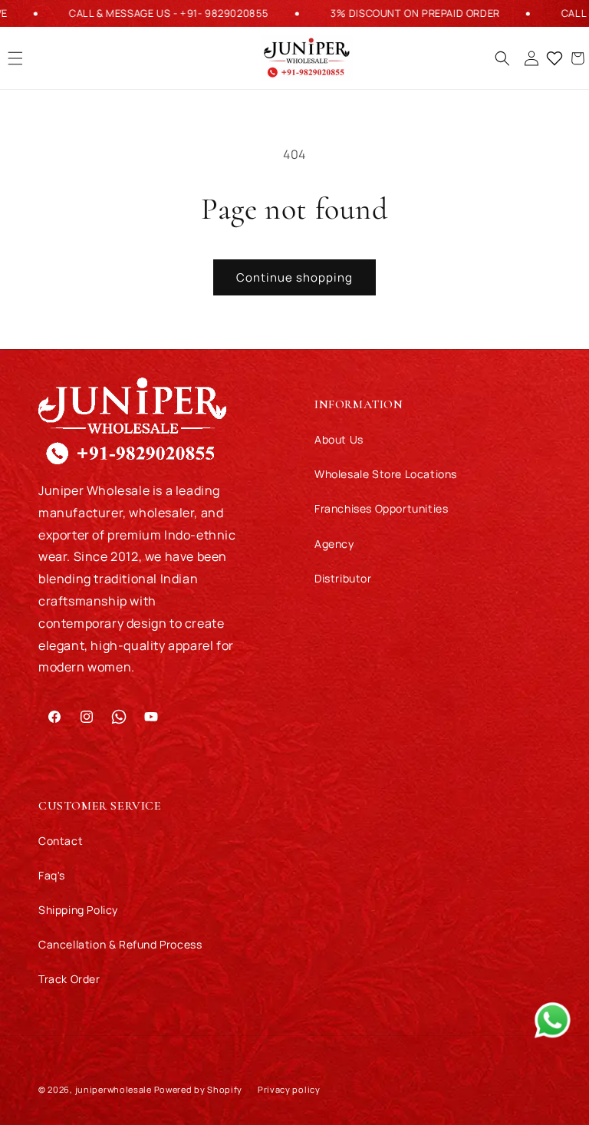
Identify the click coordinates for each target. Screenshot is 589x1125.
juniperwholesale (113, 1089)
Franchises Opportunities (381, 508)
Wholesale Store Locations (385, 474)
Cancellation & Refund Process (120, 944)
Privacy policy (289, 1089)
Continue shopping (294, 277)
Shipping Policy (78, 909)
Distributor (343, 578)
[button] (502, 58)
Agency (334, 543)
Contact (60, 840)
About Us (339, 439)
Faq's (51, 875)
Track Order (69, 979)
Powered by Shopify (198, 1089)
